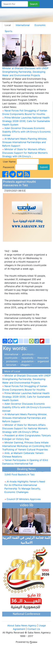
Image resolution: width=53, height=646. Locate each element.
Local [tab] (8, 25)
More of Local (11, 371)
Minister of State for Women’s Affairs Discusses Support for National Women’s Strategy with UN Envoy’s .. (25, 153)
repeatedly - (28, 357)
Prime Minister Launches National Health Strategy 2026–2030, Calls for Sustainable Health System (26, 121)
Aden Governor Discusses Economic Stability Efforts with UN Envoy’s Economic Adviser (26, 132)
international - (12, 354)
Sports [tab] (8, 31)
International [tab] (23, 25)
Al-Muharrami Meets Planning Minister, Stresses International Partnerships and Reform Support (24, 142)
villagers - (25, 364)
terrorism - (12, 364)
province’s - (28, 354)
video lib (26, 505)
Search (34, 3)
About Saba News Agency (22, 625)
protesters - (12, 361)
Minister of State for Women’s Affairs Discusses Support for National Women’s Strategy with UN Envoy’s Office (25, 428)
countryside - (11, 357)
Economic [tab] (40, 25)
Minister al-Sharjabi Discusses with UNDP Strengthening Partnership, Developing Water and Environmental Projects (25, 72)
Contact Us (33, 629)
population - (28, 361)
